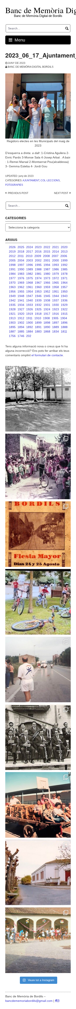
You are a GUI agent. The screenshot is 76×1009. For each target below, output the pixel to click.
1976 (21, 278)
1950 (64, 291)
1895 (12, 327)
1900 (29, 322)
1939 (38, 300)
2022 (46, 247)
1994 (46, 265)
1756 (12, 336)
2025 (21, 247)
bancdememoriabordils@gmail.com (29, 1000)
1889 (55, 327)
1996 (29, 265)
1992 (64, 265)
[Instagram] (58, 1000)
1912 (21, 318)
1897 (55, 322)
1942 (12, 300)
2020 (64, 247)
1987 (46, 269)
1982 (29, 273)
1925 (38, 309)
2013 (64, 251)
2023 (38, 247)
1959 (46, 287)
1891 (38, 327)
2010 (29, 256)
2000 (55, 260)
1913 (12, 318)
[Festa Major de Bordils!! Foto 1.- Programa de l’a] (38, 534)
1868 (46, 331)
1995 (38, 265)
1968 (29, 282)
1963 (12, 287)
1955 (21, 291)
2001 (46, 260)
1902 (21, 322)
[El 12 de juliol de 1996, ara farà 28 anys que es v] (38, 805)
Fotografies (14, 184)
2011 (21, 256)
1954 (29, 291)
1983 (21, 273)
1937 (55, 300)
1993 (55, 265)
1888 (64, 327)
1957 (64, 287)
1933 (29, 305)
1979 (55, 273)
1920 (21, 313)
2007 (55, 256)
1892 (29, 327)
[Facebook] (56, 1000)
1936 (64, 300)
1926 (29, 309)
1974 (38, 278)
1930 (55, 305)
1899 (38, 322)
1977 (12, 278)
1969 (21, 282)
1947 (29, 296)
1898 (46, 322)
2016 (38, 251)
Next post (61, 193)
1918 (38, 313)
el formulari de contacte (47, 355)
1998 (12, 265)
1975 (29, 278)
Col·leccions (50, 180)
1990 (21, 269)
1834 (55, 331)
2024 (29, 247)
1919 (29, 313)
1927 (21, 309)
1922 (64, 309)
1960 (38, 287)
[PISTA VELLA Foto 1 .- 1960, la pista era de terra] (38, 399)
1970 (12, 282)
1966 (46, 282)
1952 (46, 291)
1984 (12, 273)
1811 (64, 331)
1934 (21, 305)
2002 (38, 260)
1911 (29, 318)
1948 (21, 296)
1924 (46, 309)
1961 (29, 287)
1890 (46, 327)
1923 (55, 309)
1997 (21, 265)
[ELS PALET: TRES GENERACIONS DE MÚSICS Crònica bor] (38, 737)
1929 (64, 305)
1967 (38, 282)
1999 (64, 260)
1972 (55, 278)
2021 (55, 247)
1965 (55, 282)
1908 (46, 318)
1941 (21, 300)
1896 (64, 322)
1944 (55, 296)
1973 (46, 278)
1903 (12, 322)
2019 (12, 251)
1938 (46, 300)
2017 (29, 251)
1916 (55, 313)
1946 (38, 296)
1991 (12, 269)
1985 (64, 269)
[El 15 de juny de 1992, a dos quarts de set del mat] (38, 669)
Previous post (18, 193)
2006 (63, 256)
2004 (21, 260)
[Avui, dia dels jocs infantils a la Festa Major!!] (38, 466)
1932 (38, 305)
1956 (12, 291)
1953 (38, 291)
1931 (46, 305)
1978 (64, 273)
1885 (21, 331)
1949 (12, 296)
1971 (64, 278)
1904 (63, 318)
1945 (46, 296)
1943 (64, 296)
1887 (12, 331)
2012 (12, 256)
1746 (21, 336)
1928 (12, 309)
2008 (46, 256)
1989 (29, 269)
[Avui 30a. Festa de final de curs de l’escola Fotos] (38, 940)
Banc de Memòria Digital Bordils (30, 66)
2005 (12, 260)
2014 (55, 251)
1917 (46, 313)
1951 (55, 291)
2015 (46, 251)
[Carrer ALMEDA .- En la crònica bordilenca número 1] (38, 872)
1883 (38, 331)
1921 (12, 313)
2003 (29, 260)
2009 (37, 256)
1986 (55, 269)
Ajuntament (31, 180)
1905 (55, 318)
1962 (21, 287)
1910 (37, 318)
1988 (38, 269)
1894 (21, 327)
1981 (38, 273)
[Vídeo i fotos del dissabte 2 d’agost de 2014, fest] (38, 602)
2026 (12, 247)
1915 (64, 313)
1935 (12, 305)
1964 (64, 282)
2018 (21, 251)
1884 (29, 331)
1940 (29, 300)
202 (28, 336)
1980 (46, 273)
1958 (55, 287)
